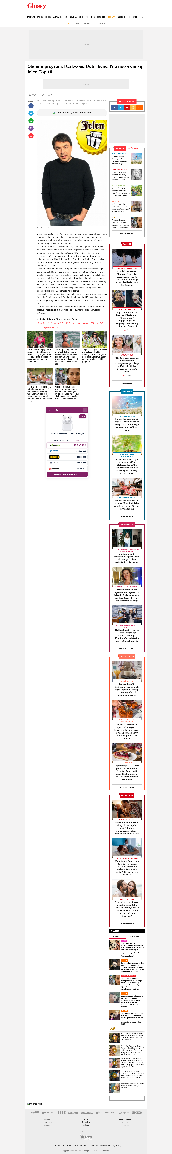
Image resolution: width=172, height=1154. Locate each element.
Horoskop (132, 17)
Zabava (111, 17)
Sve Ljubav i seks (127, 924)
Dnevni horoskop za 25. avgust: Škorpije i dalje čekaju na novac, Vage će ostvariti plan (127, 504)
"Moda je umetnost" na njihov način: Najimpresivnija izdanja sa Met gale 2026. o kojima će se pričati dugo (127, 364)
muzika (85, 323)
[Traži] (142, 17)
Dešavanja (100, 24)
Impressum (55, 1146)
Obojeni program (72, 323)
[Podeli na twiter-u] (31, 113)
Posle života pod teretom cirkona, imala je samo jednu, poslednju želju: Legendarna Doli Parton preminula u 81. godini (120, 176)
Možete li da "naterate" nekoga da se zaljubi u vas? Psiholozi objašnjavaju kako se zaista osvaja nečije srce (127, 828)
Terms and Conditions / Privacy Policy (105, 1146)
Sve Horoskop (127, 516)
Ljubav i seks (76, 17)
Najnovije (117, 936)
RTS (92, 323)
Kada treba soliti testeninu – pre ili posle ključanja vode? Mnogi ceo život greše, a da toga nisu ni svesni (121, 208)
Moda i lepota (44, 17)
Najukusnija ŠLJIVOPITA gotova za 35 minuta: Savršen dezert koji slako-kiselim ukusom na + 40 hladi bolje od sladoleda (127, 772)
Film (77, 24)
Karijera (101, 17)
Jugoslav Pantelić (51, 327)
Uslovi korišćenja (80, 1146)
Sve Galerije (127, 383)
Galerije (121, 17)
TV (68, 24)
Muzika (87, 24)
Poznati (31, 17)
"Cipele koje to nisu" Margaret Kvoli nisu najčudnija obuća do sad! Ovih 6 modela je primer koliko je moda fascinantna (126, 278)
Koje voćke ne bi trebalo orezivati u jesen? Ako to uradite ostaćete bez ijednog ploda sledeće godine (121, 192)
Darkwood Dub (57, 323)
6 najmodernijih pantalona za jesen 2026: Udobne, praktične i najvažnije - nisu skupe (127, 558)
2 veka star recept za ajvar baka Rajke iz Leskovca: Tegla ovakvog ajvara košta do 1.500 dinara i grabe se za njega (127, 731)
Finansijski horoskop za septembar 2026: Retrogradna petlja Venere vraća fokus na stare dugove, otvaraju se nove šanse (127, 466)
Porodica (90, 17)
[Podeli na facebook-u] (31, 105)
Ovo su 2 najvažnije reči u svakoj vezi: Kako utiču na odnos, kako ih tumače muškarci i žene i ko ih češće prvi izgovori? (127, 909)
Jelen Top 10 (43, 323)
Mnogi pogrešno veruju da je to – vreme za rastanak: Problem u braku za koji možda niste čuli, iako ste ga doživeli (127, 868)
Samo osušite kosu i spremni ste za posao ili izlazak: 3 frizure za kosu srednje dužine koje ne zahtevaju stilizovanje (127, 595)
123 (39, 327)
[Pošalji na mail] (31, 135)
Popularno (135, 936)
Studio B (99, 323)
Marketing (66, 1146)
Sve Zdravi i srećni (127, 787)
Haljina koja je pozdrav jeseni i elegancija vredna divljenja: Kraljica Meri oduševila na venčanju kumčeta (127, 635)
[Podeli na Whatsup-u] (31, 120)
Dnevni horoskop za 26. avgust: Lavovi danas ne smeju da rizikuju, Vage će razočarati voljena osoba (120, 160)
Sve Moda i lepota (127, 649)
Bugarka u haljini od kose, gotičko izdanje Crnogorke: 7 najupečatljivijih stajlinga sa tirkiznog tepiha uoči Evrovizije (127, 319)
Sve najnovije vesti (127, 233)
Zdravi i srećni (60, 17)
